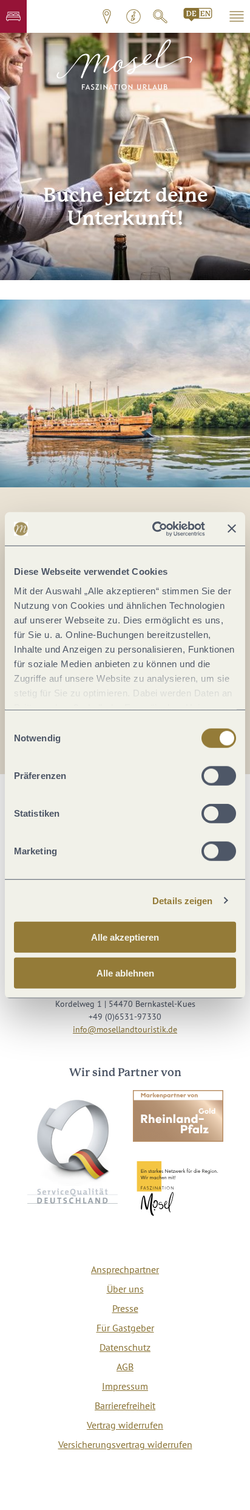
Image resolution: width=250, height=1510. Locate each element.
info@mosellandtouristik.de (125, 1029)
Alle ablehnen (125, 973)
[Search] (198, 14)
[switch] (218, 776)
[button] (13, 16)
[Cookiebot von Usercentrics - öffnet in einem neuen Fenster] (154, 529)
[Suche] (160, 16)
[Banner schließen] (232, 528)
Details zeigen (182, 900)
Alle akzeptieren (125, 937)
